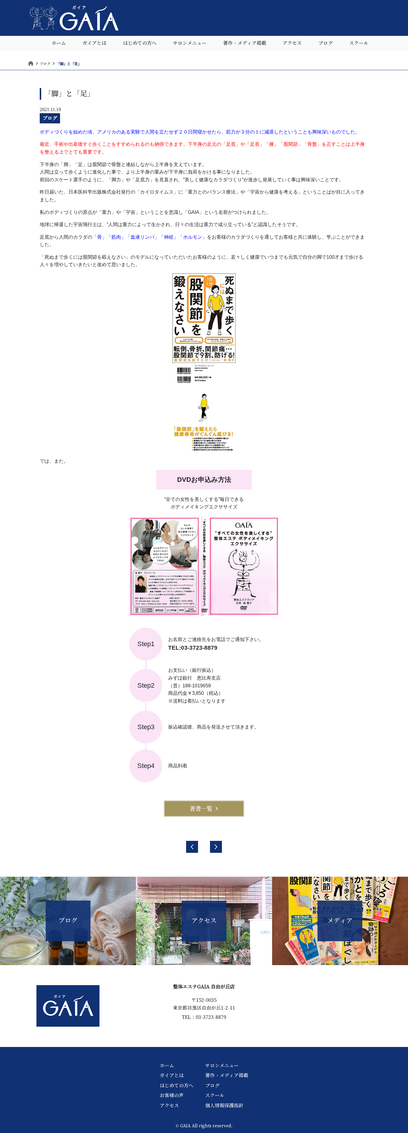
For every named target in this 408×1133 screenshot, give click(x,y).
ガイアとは (94, 43)
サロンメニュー (189, 43)
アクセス (292, 43)
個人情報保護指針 (224, 1106)
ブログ (325, 43)
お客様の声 (172, 1095)
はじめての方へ (140, 43)
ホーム (59, 43)
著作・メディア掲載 (244, 43)
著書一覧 (201, 808)
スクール (358, 43)
